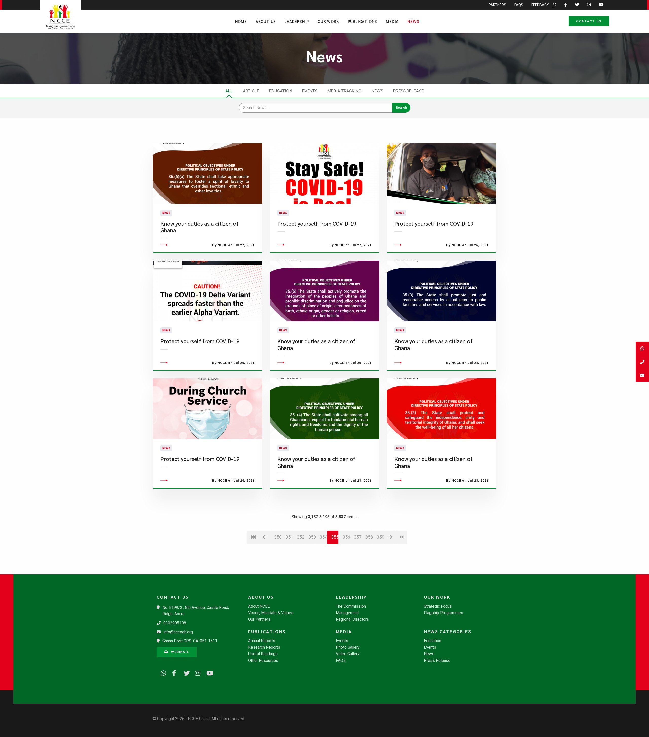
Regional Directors (352, 619)
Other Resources (263, 660)
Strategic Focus (438, 606)
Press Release (408, 90)
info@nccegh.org (178, 632)
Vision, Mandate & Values (270, 613)
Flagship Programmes (443, 613)
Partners (497, 5)
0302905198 (174, 622)
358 (369, 537)
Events (309, 90)
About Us (266, 21)
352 (300, 537)
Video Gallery (347, 654)
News (413, 21)
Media (392, 21)
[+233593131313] (642, 348)
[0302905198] (642, 361)
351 (289, 537)
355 (335, 537)
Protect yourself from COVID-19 (316, 223)
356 (346, 537)
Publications (362, 21)
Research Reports (264, 647)
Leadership (296, 21)
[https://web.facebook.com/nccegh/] (173, 672)
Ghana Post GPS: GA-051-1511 (189, 640)
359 (380, 537)
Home (241, 21)
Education (280, 90)
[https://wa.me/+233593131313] (162, 672)
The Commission (351, 606)
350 (277, 537)
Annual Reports (261, 641)
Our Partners (259, 619)
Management (347, 613)
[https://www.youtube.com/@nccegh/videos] (207, 672)
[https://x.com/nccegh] (184, 672)
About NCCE (259, 606)
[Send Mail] (642, 375)
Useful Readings (263, 654)
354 (323, 537)
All (229, 90)
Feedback (540, 5)
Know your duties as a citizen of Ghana (199, 227)
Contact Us (589, 21)
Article (251, 90)
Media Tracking (345, 90)
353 (312, 537)
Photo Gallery (348, 647)
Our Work (328, 21)
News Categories (447, 631)
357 (357, 537)
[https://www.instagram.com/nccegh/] (196, 672)
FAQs (518, 5)
